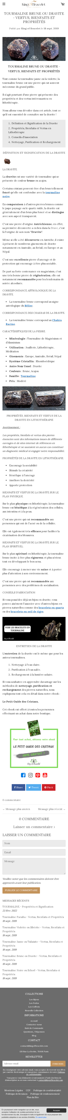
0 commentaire (11, 800)
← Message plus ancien (16, 809)
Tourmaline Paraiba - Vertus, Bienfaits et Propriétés (33, 917)
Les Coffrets (34, 1006)
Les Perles (34, 1003)
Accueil (34, 1021)
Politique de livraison (16, 1094)
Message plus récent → (52, 809)
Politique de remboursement (45, 1094)
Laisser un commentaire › (34, 827)
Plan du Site (33, 1097)
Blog (34, 1035)
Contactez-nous (34, 1024)
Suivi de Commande (34, 1028)
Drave (54, 228)
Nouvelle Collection (34, 1010)
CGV (28, 1090)
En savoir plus (41, 1117)
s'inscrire (58, 1064)
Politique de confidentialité (47, 1090)
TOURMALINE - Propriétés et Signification (27, 906)
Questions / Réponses (34, 1031)
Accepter (56, 1110)
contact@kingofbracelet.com (34, 1046)
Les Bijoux (34, 999)
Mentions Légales (13, 1090)
